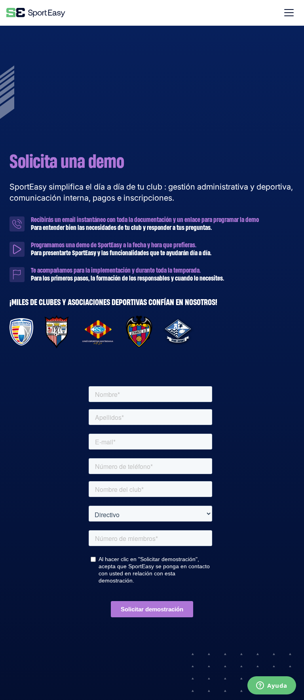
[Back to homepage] (35, 12)
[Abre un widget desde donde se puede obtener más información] (271, 686)
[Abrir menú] (289, 12)
